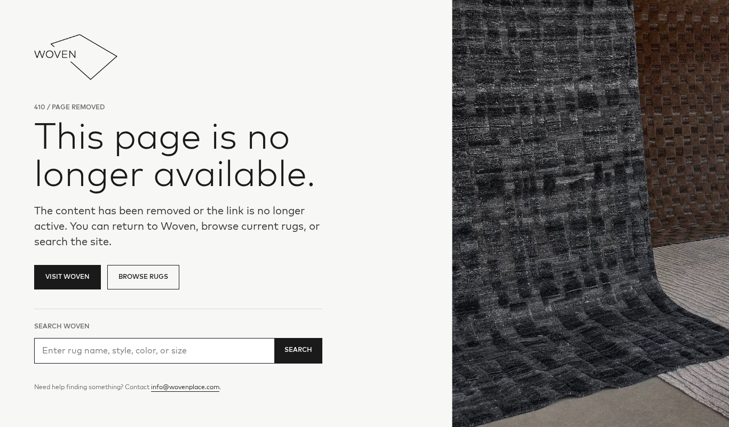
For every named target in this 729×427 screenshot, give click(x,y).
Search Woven (62, 327)
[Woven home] (75, 57)
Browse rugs (143, 277)
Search (298, 350)
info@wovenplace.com (185, 387)
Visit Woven (67, 277)
